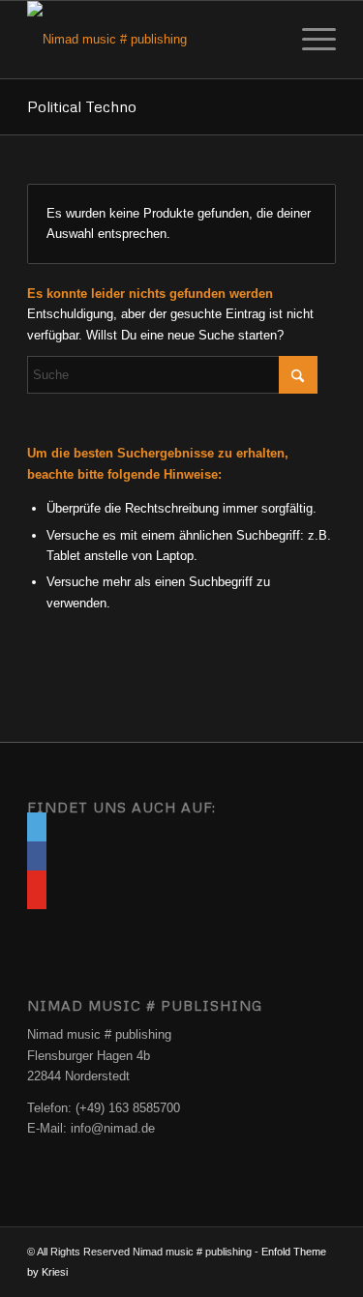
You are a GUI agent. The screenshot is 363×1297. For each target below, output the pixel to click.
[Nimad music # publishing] (150, 39)
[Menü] (309, 39)
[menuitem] (309, 39)
